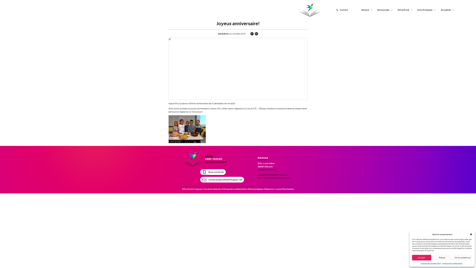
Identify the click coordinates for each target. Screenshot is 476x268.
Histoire (365, 10)
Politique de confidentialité (431, 263)
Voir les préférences (463, 258)
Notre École (403, 10)
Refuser (442, 258)
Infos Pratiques (424, 10)
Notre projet (383, 10)
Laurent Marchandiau (284, 189)
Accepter (421, 258)
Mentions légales (255, 189)
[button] (471, 234)
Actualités (446, 10)
